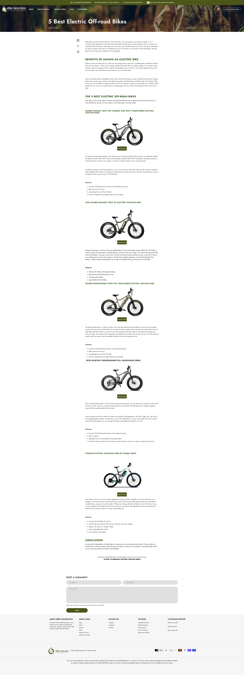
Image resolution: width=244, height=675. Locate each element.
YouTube (111, 627)
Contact (81, 627)
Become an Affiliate (143, 632)
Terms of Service (143, 630)
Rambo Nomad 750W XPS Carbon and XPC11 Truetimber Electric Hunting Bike (119, 111)
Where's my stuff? (173, 623)
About (80, 625)
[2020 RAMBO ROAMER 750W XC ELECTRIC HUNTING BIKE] (122, 244)
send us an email (114, 663)
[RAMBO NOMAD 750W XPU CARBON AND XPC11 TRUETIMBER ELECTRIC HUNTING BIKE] (122, 150)
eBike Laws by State (84, 635)
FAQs (80, 630)
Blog (80, 623)
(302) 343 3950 (172, 626)
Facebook (111, 625)
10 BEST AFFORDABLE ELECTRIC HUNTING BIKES (122, 559)
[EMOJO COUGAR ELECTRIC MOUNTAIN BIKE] (122, 494)
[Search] (214, 9)
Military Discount (84, 632)
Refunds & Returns (143, 625)
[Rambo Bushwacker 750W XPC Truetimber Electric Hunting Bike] (122, 321)
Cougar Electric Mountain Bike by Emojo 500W (110, 453)
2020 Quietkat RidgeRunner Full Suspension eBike (113, 360)
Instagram (111, 623)
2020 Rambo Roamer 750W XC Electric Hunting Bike (113, 202)
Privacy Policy (142, 627)
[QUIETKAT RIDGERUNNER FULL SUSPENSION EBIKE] (122, 396)
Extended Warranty (143, 623)
